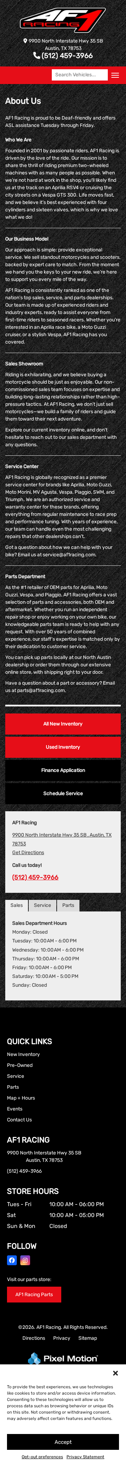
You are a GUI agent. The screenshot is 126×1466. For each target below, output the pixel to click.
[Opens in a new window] (12, 1260)
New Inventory (23, 1054)
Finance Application (63, 770)
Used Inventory (63, 747)
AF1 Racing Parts (34, 1295)
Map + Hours (21, 1098)
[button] (115, 1373)
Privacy (61, 1338)
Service (42, 905)
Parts (68, 905)
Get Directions (28, 853)
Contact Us (19, 1120)
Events (14, 1109)
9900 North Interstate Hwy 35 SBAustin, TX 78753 (66, 44)
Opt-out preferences (42, 1456)
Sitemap (87, 1338)
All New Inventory (63, 724)
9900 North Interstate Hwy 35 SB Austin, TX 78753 (44, 1156)
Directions (33, 1338)
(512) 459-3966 (67, 55)
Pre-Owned (20, 1065)
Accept (63, 1442)
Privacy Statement (85, 1456)
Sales (16, 905)
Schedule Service (63, 793)
